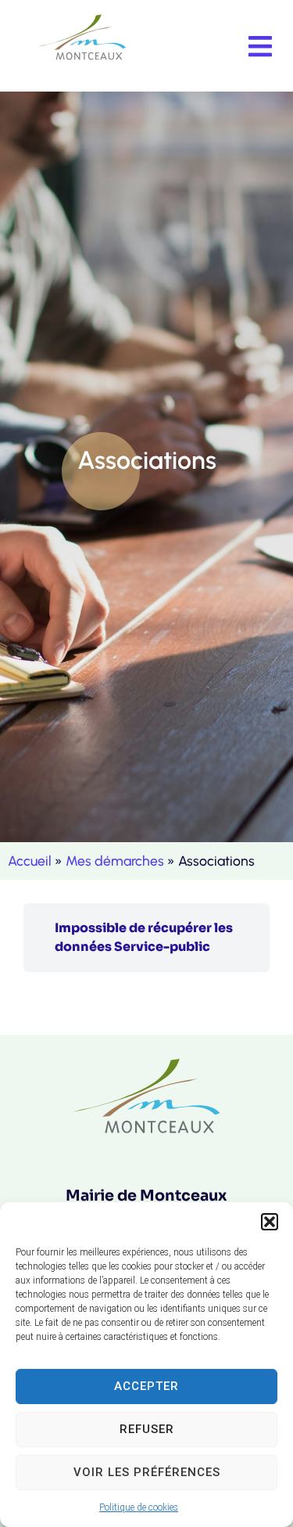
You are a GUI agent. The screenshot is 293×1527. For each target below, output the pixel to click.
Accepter (146, 1386)
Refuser (147, 1429)
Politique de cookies (138, 1507)
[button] (269, 1222)
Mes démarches (115, 860)
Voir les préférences (146, 1472)
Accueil (30, 860)
